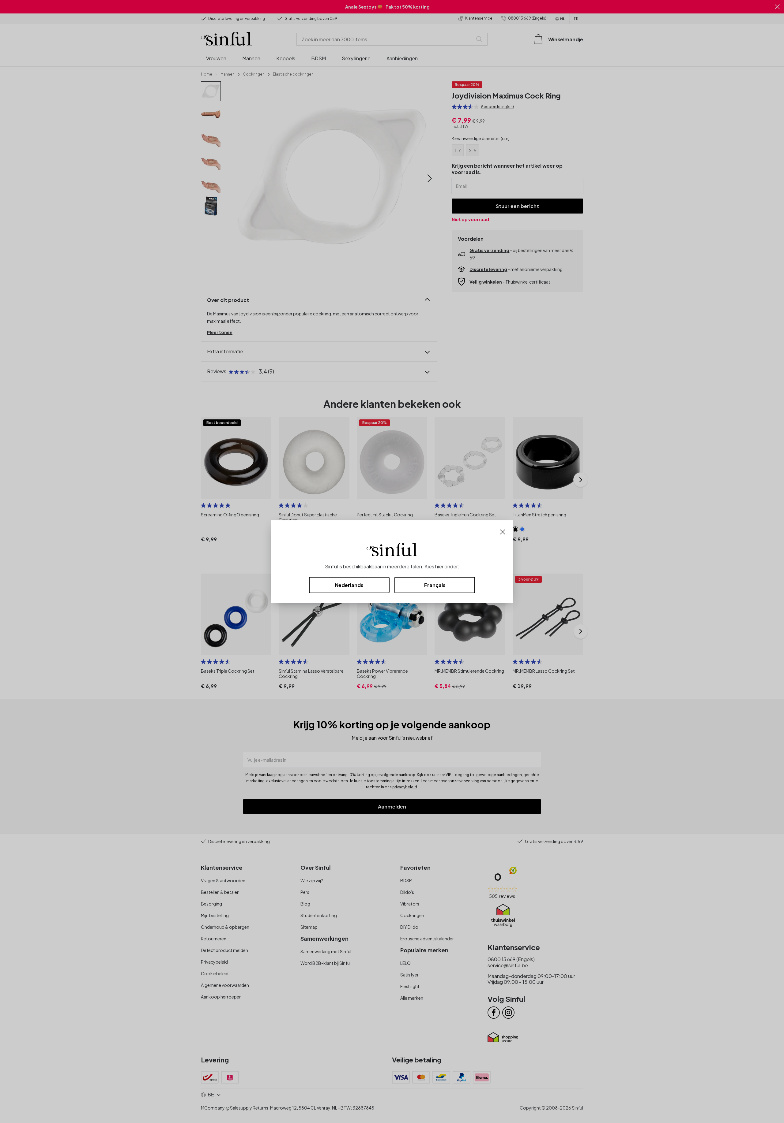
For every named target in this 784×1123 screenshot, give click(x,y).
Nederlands (349, 585)
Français (435, 585)
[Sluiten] (502, 531)
